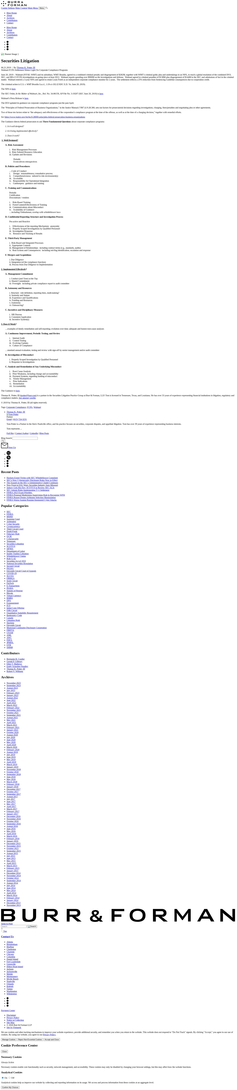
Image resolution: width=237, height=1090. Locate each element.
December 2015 (13, 843)
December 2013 (13, 903)
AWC (9, 637)
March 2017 (12, 809)
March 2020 (12, 747)
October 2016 (13, 821)
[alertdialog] (118, 1066)
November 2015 (14, 846)
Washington (12, 991)
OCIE (9, 536)
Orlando (10, 984)
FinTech (10, 583)
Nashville (11, 981)
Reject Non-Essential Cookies (30, 1040)
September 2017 (14, 794)
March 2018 (12, 782)
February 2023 (13, 693)
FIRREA (11, 578)
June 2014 (11, 888)
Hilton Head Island (15, 966)
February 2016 (13, 838)
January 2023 (12, 695)
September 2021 (14, 715)
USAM (10, 633)
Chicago (10, 954)
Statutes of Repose (15, 591)
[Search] (47, 8)
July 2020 (11, 737)
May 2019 (11, 759)
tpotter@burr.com (28, 395)
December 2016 (13, 816)
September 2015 (14, 851)
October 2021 (13, 712)
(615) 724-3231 (20, 419)
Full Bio (10, 433)
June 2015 (11, 858)
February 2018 (13, 784)
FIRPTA (10, 630)
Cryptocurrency (13, 526)
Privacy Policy (13, 1017)
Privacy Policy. (49, 1034)
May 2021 (11, 720)
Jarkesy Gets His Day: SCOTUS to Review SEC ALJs (30, 487)
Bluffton (10, 947)
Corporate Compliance (16, 407)
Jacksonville (12, 971)
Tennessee (11, 541)
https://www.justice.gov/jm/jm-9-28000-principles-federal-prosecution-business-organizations (45, 117)
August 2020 (12, 735)
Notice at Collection (15, 1020)
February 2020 (13, 750)
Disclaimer (11, 1015)
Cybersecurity (13, 539)
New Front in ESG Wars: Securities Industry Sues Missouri (32, 485)
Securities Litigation (15, 544)
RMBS (10, 598)
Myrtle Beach (12, 979)
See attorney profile (27, 398)
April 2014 (11, 893)
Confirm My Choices (10, 1087)
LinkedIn (34, 433)
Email (9, 419)
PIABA (10, 588)
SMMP (10, 647)
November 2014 (14, 875)
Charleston (11, 949)
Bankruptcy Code (14, 615)
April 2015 (11, 863)
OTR (9, 645)
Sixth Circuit (12, 581)
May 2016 (11, 831)
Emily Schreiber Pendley (17, 666)
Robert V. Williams (15, 671)
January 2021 (12, 730)
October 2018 (13, 772)
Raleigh (10, 986)
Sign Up (12, 447)
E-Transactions (13, 586)
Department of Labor (16, 551)
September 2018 (14, 774)
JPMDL (10, 642)
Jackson (10, 969)
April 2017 (11, 806)
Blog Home (12, 13)
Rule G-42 (11, 558)
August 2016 (12, 826)
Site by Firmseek (14, 1027)
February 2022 (13, 708)
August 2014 (12, 883)
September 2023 (14, 685)
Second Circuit (13, 566)
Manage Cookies (8, 1040)
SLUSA (10, 576)
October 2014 (13, 878)
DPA (9, 600)
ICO (8, 605)
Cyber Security (13, 524)
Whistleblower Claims (16, 556)
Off (12, 1078)
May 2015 (11, 861)
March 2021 (12, 725)
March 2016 (12, 836)
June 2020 (11, 740)
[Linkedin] (8, 49)
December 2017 (13, 789)
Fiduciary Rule (13, 534)
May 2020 (11, 742)
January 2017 (12, 814)
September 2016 (14, 824)
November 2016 (14, 819)
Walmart (37, 407)
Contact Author (22, 433)
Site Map (10, 1022)
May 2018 (11, 779)
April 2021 (11, 722)
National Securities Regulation (20, 563)
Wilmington (12, 994)
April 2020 (11, 745)
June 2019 (11, 757)
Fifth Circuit (12, 610)
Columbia (11, 957)
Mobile (10, 974)
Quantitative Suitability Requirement (22, 613)
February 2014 (13, 898)
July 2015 (11, 856)
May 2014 (11, 890)
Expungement (13, 603)
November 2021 (14, 710)
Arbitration (11, 521)
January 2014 (12, 900)
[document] (118, 1066)
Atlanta (10, 942)
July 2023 (11, 690)
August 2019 (12, 752)
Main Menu (33, 8)
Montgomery (12, 976)
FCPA (30, 407)
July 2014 (11, 885)
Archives (10, 18)
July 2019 (11, 754)
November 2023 (14, 683)
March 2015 (12, 866)
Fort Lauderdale (13, 961)
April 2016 (11, 833)
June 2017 (11, 801)
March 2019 (12, 764)
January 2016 (12, 841)
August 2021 (12, 717)
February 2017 (13, 811)
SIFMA (10, 549)
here (13, 89)
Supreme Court (13, 519)
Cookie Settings (8, 8)
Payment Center (8, 1010)
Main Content (21, 8)
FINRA (10, 514)
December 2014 (13, 873)
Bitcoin (10, 593)
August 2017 (12, 796)
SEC (9, 511)
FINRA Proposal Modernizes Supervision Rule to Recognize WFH (36, 495)
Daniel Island (12, 959)
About (9, 15)
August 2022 (12, 698)
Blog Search (6, 438)
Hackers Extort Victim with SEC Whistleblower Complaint (32, 478)
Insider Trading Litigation (18, 553)
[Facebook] (8, 44)
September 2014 (14, 880)
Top (5, 931)
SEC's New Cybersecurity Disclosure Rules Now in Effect (32, 480)
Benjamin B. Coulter (16, 659)
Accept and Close (52, 1040)
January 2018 (12, 787)
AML (9, 635)
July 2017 (11, 799)
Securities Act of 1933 (16, 561)
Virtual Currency (14, 595)
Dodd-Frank (12, 531)
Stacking (10, 623)
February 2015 (13, 868)
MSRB (10, 516)
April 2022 (11, 703)
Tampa (9, 989)
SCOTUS (11, 546)
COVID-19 (12, 573)
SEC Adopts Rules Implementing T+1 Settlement (28, 490)
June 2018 (11, 777)
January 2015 (12, 871)
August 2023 (12, 688)
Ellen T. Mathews (14, 664)
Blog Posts (44, 433)
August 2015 (12, 853)
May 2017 (11, 804)
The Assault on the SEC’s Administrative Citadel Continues (32, 483)
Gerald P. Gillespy (14, 661)
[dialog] (118, 1036)
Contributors (12, 20)
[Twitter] (8, 47)
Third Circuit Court (15, 529)
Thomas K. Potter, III (26, 67)
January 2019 (12, 767)
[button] (9, 454)
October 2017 (13, 792)
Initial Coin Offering (15, 608)
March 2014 (12, 895)
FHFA (9, 640)
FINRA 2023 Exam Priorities (20, 492)
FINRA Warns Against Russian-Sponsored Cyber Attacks (32, 500)
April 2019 (11, 762)
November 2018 (14, 769)
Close (4, 1051)
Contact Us (7, 936)
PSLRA (10, 568)
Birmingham (12, 944)
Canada (10, 618)
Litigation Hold (13, 620)
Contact (10, 23)
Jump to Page (7, 923)
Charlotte (11, 952)
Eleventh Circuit (14, 625)
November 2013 (14, 905)
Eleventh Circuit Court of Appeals (21, 571)
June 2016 (11, 829)
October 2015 (13, 848)
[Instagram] (8, 42)
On (6, 1078)
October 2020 (13, 732)
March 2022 (12, 705)
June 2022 (11, 700)
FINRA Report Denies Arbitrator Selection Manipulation (31, 497)
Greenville (11, 964)
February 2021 (13, 727)
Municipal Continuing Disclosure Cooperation (27, 628)
